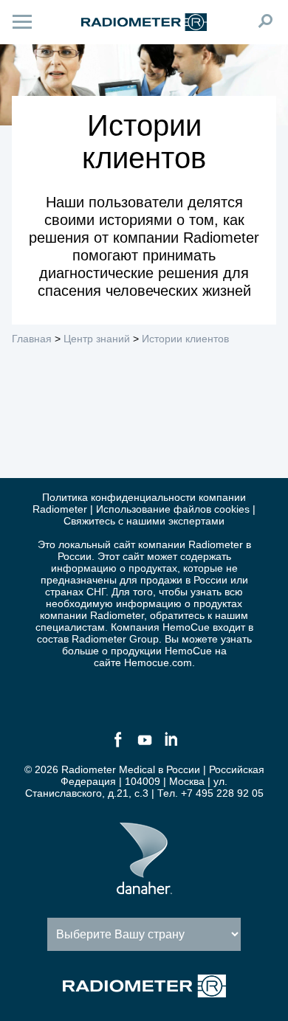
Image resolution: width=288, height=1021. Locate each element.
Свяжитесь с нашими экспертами (144, 521)
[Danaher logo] (144, 888)
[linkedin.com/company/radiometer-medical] (170, 746)
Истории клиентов (185, 339)
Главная (32, 339)
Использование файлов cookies (173, 509)
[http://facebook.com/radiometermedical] (117, 746)
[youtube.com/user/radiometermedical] (144, 746)
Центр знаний (97, 339)
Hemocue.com (158, 662)
